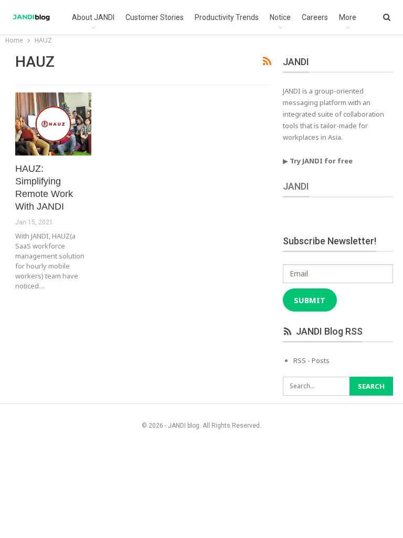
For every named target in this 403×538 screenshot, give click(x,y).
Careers (315, 17)
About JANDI (93, 17)
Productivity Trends (227, 17)
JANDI (296, 186)
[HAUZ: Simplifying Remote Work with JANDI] (53, 124)
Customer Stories (154, 17)
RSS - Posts (311, 360)
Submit (309, 300)
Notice (280, 17)
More (347, 17)
